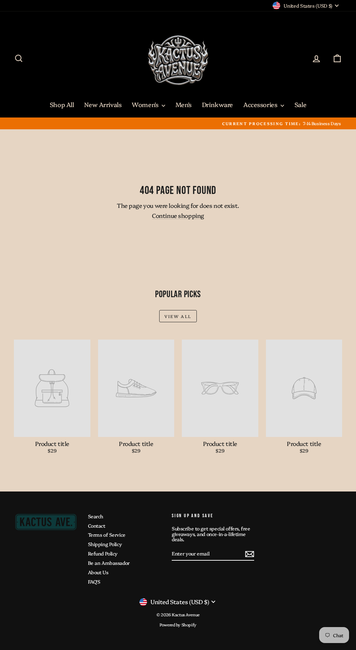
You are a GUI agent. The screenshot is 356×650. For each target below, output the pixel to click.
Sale (300, 104)
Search (95, 516)
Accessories (261, 104)
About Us (98, 572)
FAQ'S (94, 581)
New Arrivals (102, 104)
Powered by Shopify (178, 624)
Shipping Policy (105, 544)
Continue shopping (178, 215)
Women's (146, 104)
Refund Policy (103, 553)
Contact (96, 525)
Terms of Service (107, 534)
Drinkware (217, 104)
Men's (184, 104)
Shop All (62, 104)
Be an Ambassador (109, 562)
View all (177, 316)
